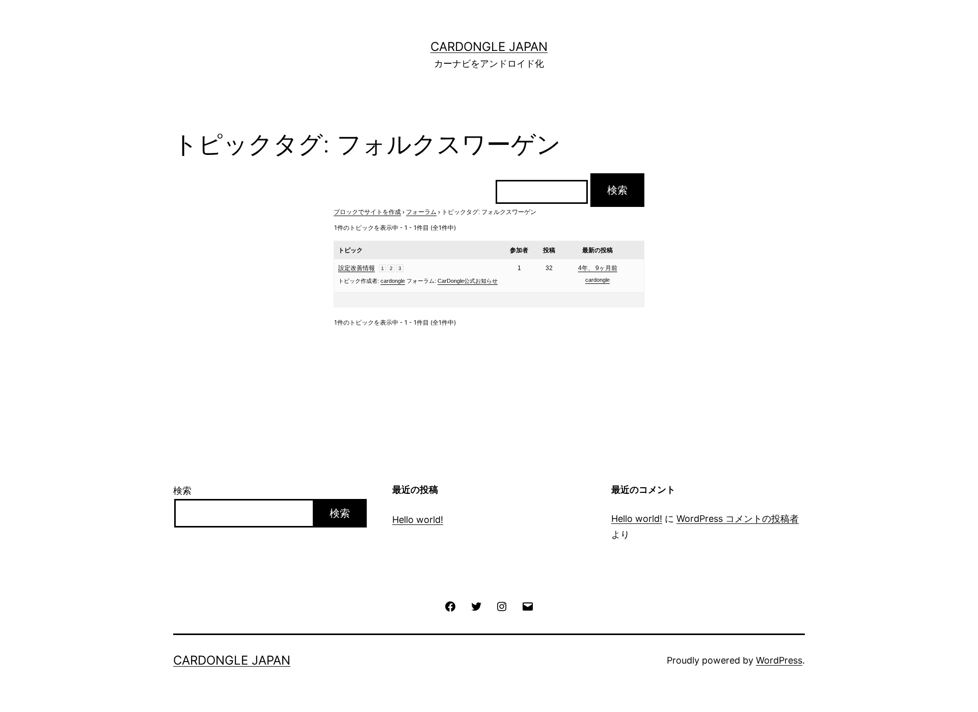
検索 (182, 490)
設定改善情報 (356, 268)
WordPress (779, 660)
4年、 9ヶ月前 (597, 268)
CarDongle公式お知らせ (468, 281)
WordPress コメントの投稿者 (737, 518)
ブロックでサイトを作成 (367, 212)
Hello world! (417, 519)
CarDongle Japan (489, 46)
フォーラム (421, 212)
